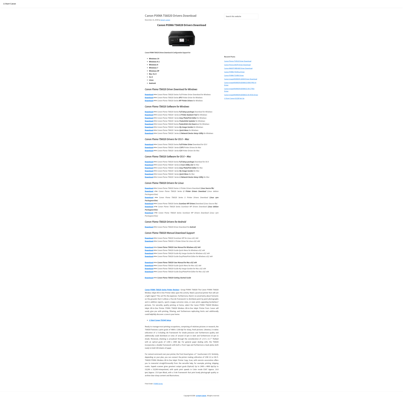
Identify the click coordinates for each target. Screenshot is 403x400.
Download (149, 94)
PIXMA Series (158, 384)
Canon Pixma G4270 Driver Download (237, 65)
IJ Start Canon (9, 3)
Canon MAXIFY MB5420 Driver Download (238, 68)
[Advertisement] (241, 37)
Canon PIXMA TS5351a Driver (234, 72)
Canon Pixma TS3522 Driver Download (237, 61)
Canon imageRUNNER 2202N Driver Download (240, 79)
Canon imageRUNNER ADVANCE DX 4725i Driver (241, 95)
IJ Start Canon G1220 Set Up (234, 98)
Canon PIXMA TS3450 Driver (234, 75)
